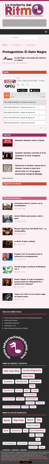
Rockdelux (8, 381)
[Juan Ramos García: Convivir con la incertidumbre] (8, 206)
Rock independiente (37, 430)
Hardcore (39, 435)
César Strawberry (32, 399)
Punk (6, 430)
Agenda (7, 135)
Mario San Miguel (30, 395)
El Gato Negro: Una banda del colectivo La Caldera (30, 59)
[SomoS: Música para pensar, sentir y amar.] (8, 219)
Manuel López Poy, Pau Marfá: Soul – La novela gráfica (30, 230)
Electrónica (16, 430)
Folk (38, 439)
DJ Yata (18, 390)
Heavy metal (33, 425)
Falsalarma (20, 399)
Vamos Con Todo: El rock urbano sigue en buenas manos (29, 295)
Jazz (32, 435)
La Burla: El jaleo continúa (24, 241)
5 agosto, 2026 (20, 272)
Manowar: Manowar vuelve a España (29, 140)
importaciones (23, 63)
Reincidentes (40, 403)
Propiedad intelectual (11, 323)
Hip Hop (19, 420)
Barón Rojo (28, 376)
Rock (7, 420)
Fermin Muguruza (32, 370)
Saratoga (33, 407)
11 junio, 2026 (20, 299)
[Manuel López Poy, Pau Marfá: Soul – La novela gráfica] (8, 231)
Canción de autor (35, 443)
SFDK (32, 386)
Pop (25, 430)
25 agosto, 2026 (20, 209)
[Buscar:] (24, 37)
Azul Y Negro (30, 403)
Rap (39, 420)
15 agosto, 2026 (20, 244)
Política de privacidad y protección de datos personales (23, 318)
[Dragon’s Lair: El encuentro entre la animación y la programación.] (8, 257)
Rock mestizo (22, 443)
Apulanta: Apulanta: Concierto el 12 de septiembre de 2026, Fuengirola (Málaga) (30, 156)
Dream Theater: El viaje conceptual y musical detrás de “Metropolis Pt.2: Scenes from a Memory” (28, 281)
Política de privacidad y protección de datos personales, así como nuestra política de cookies (24, 457)
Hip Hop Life (21, 381)
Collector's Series (9, 399)
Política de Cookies (10, 320)
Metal (30, 420)
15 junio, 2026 (20, 287)
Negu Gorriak (8, 390)
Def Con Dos (11, 371)
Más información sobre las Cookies (16, 328)
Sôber (27, 390)
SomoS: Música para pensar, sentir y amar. (28, 217)
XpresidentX (35, 381)
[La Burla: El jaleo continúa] (8, 244)
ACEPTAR (26, 462)
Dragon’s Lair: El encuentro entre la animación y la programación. (28, 255)
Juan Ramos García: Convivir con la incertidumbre (28, 204)
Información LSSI (10, 325)
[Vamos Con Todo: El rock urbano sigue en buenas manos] (8, 297)
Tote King (25, 407)
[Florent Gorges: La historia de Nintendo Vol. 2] (8, 269)
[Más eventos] (8, 178)
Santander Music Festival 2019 (11, 407)
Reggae (42, 447)
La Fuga (34, 390)
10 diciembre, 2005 (9, 63)
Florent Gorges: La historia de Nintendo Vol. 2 (30, 268)
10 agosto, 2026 (20, 259)
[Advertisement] (26, 22)
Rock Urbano (33, 447)
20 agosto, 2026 (20, 221)
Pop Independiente (9, 443)
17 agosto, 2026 (20, 234)
